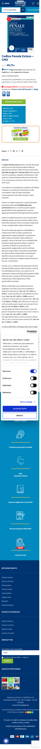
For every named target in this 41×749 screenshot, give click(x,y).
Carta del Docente (24, 89)
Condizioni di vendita (25, 720)
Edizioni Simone (7, 577)
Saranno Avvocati (8, 633)
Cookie (26, 722)
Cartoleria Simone (21, 128)
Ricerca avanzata (33, 10)
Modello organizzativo (14, 726)
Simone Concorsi (20, 421)
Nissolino (5, 601)
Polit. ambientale (29, 726)
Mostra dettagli (26, 402)
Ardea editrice (7, 593)
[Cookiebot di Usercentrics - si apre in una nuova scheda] (27, 331)
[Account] (38, 3)
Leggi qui (25, 657)
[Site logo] (20, 3)
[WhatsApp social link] (19, 151)
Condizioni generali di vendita (20, 447)
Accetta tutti (19, 409)
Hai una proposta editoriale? (21, 529)
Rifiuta (19, 416)
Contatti (14, 720)
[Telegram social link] (22, 151)
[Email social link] (13, 151)
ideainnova (25, 705)
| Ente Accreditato (18, 712)
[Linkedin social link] (16, 151)
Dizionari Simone (8, 605)
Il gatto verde (6, 597)
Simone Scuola (7, 589)
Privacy (20, 722)
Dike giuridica (6, 585)
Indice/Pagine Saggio (13, 101)
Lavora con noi (20, 555)
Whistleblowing (20, 729)
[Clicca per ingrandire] (11, 47)
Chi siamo (7, 720)
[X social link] (10, 151)
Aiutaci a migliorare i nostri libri (20, 502)
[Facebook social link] (8, 151)
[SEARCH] (22, 9)
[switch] (33, 378)
